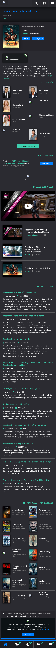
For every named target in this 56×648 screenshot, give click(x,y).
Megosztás (39, 38)
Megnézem (46, 163)
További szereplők (28, 146)
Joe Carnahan (34, 33)
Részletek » (46, 629)
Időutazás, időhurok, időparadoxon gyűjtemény (16, 162)
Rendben (28, 634)
